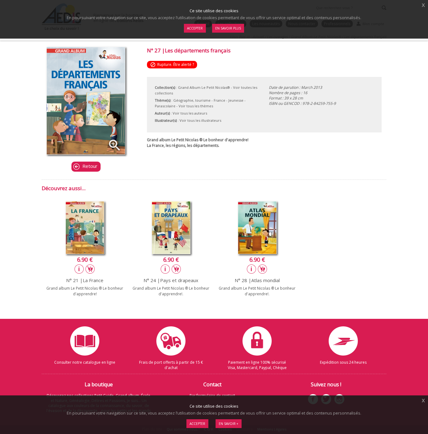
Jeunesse (235, 100)
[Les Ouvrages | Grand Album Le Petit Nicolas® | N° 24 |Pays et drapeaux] (171, 252)
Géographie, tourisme (192, 100)
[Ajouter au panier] (90, 269)
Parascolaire (165, 106)
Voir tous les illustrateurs (200, 120)
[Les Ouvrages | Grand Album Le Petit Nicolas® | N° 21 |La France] (84, 252)
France (219, 100)
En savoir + (228, 423)
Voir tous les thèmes (196, 106)
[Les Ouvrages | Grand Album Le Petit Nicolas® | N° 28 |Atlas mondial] (257, 252)
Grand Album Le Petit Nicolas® (204, 87)
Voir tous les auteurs (190, 113)
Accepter (197, 423)
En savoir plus (228, 28)
